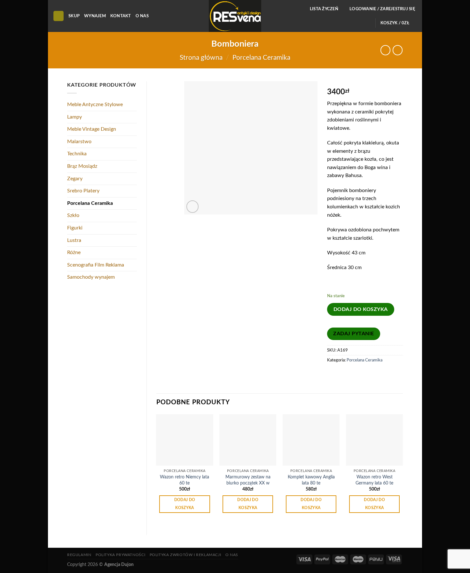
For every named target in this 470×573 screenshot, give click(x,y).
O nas (142, 16)
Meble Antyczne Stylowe (95, 104)
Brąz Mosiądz (82, 166)
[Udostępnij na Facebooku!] (332, 374)
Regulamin (79, 555)
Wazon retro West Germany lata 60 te (374, 480)
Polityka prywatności (120, 555)
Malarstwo (79, 141)
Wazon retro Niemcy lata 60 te (184, 480)
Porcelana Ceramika (261, 57)
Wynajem (95, 16)
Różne (74, 252)
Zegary (74, 178)
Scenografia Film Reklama (95, 264)
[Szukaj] (58, 16)
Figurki (74, 227)
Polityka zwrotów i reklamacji (185, 555)
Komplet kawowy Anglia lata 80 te (311, 480)
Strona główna (201, 57)
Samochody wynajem (91, 277)
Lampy (74, 117)
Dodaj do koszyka (360, 309)
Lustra (74, 240)
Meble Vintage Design (91, 129)
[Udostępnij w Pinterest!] (344, 374)
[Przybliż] (192, 206)
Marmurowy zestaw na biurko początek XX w (247, 480)
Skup (74, 16)
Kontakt (120, 16)
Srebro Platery (83, 190)
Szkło (73, 215)
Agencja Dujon (119, 564)
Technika (77, 153)
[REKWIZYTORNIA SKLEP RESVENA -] (235, 16)
